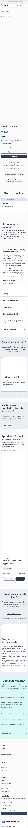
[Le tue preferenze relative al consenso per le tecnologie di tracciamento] (2, 826)
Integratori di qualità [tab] (7, 618)
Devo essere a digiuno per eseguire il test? (12, 697)
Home (2, 10)
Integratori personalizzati (7, 754)
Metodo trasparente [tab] (20, 618)
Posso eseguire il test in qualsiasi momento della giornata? (12, 714)
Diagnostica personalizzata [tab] (14, 613)
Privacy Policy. (14, 810)
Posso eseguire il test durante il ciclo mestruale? (12, 724)
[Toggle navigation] (25, 5)
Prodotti (7, 10)
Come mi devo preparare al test (13, 322)
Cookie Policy (4, 773)
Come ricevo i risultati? (6, 733)
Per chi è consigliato (10, 300)
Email (6, 802)
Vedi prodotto (9, 579)
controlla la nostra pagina (18, 174)
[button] (17, 5)
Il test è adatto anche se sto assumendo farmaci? (13, 719)
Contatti (3, 780)
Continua (7, 419)
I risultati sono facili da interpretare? (9, 729)
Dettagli (6, 294)
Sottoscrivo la (10, 810)
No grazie (7, 422)
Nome (3, 411)
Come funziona (4, 788)
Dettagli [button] (4, 209)
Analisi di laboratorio (15, 10)
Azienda (3, 762)
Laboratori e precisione (6, 765)
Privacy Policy (4, 770)
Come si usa (7, 307)
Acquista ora (14, 156)
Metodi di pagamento (6, 783)
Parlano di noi (4, 767)
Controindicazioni (9, 330)
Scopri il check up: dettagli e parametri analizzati (13, 250)
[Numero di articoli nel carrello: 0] (20, 5)
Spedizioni (3, 786)
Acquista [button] (20, 579)
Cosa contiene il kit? (10, 314)
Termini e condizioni (5, 791)
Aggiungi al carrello (14, 152)
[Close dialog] (26, 404)
